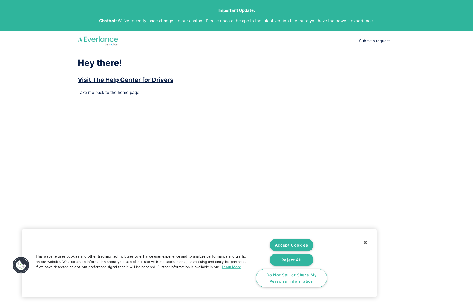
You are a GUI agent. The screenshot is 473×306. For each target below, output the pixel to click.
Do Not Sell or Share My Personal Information (291, 278)
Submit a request (374, 40)
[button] (21, 265)
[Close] (365, 242)
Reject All (291, 260)
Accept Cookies (291, 245)
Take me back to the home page (108, 92)
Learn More (231, 267)
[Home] (98, 41)
